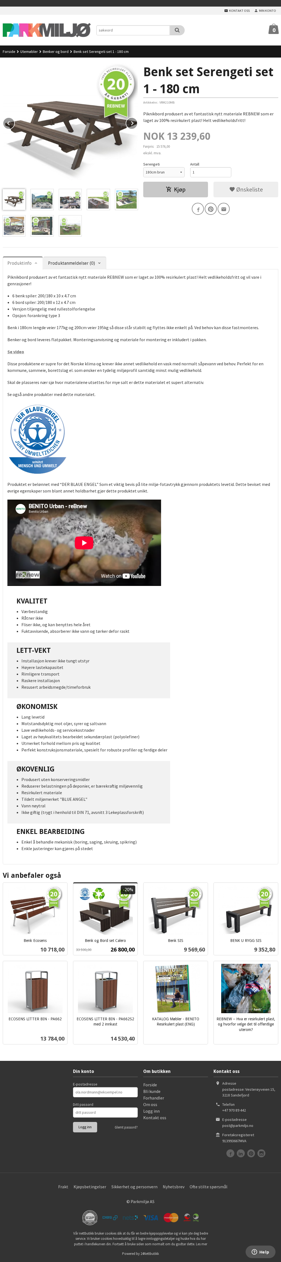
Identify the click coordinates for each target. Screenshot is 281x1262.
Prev (14, 122)
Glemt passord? (126, 1127)
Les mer (201, 1244)
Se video (15, 351)
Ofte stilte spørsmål (208, 1186)
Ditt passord (83, 1104)
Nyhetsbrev (173, 1186)
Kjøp (180, 189)
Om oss (150, 1104)
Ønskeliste (249, 189)
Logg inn (151, 1111)
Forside (9, 51)
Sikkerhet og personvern (134, 1186)
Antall (194, 164)
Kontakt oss (154, 1117)
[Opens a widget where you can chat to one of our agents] (260, 1252)
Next (137, 122)
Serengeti (151, 164)
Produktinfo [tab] (19, 263)
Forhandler (153, 1098)
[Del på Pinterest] (211, 209)
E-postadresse (85, 1084)
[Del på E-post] (224, 209)
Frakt (63, 1186)
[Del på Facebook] (198, 209)
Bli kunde (152, 1091)
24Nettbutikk (149, 1253)
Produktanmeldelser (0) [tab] (71, 263)
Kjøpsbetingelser (90, 1186)
